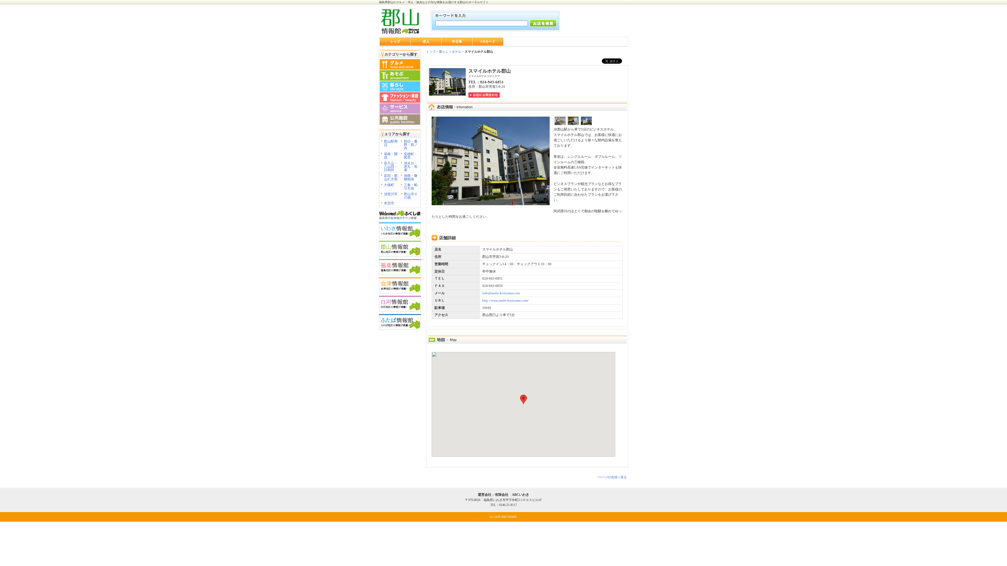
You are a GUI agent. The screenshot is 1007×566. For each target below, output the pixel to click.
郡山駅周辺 (391, 143)
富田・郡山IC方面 (391, 177)
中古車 (457, 41)
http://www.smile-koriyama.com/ (505, 300)
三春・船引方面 (410, 186)
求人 (426, 41)
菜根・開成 (391, 155)
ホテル (456, 51)
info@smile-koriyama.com (501, 293)
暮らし (443, 51)
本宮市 (389, 203)
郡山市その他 (410, 195)
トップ (395, 41)
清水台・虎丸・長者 (410, 166)
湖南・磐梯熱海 (410, 177)
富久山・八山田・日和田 (391, 166)
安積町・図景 (410, 155)
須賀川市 (391, 194)
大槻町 (389, 185)
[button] (523, 399)
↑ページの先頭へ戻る (612, 477)
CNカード (487, 41)
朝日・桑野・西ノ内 (410, 144)
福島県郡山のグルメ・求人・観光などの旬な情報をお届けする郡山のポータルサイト (434, 2)
